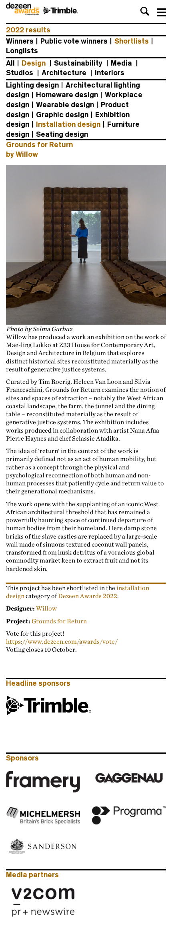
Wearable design (65, 104)
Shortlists (131, 41)
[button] (144, 11)
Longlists (22, 50)
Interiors (109, 72)
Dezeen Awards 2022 (87, 596)
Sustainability (78, 63)
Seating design (62, 134)
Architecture (64, 72)
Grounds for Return (59, 621)
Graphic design (62, 114)
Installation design (68, 124)
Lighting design (32, 85)
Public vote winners (74, 41)
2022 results (28, 30)
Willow (46, 608)
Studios (19, 72)
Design (34, 63)
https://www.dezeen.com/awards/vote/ (62, 641)
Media (121, 63)
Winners (20, 41)
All (10, 63)
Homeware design (67, 94)
